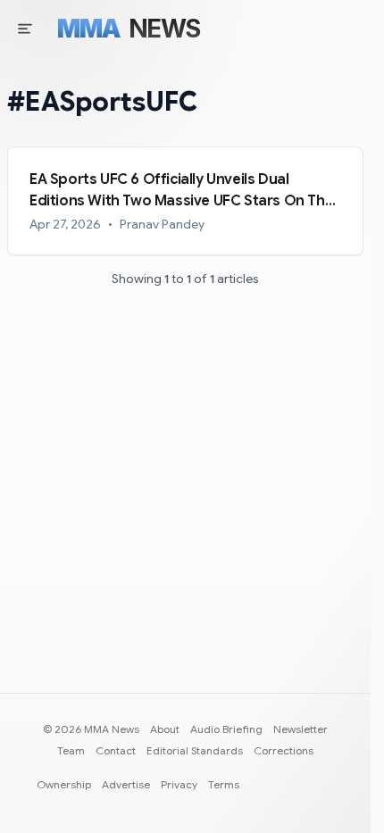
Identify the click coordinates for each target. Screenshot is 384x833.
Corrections (283, 750)
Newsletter (300, 729)
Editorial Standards (194, 750)
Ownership (64, 784)
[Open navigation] (25, 28)
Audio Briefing (226, 729)
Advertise (126, 784)
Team (71, 750)
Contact (116, 750)
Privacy (179, 784)
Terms (223, 784)
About (164, 729)
